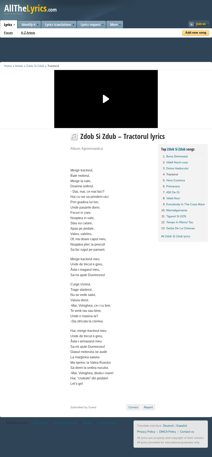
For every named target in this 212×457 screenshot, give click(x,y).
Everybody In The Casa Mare (185, 204)
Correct (133, 407)
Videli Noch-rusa (177, 162)
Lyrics (8, 24)
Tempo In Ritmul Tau (179, 222)
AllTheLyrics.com (16, 422)
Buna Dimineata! (177, 156)
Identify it (29, 24)
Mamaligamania (176, 210)
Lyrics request (91, 24)
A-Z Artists (28, 32)
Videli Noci (173, 198)
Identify (87, 423)
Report (148, 407)
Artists (19, 66)
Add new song (195, 32)
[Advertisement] (106, 49)
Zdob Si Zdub (35, 66)
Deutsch (168, 425)
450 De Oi (172, 192)
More (114, 24)
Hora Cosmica (175, 180)
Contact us (187, 431)
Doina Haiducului (177, 168)
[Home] (30, 14)
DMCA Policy (167, 431)
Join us (201, 23)
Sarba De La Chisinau (180, 228)
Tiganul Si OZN (176, 216)
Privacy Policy (146, 431)
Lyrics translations (58, 24)
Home (8, 66)
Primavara (173, 186)
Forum (8, 32)
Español (181, 425)
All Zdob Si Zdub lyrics (175, 236)
